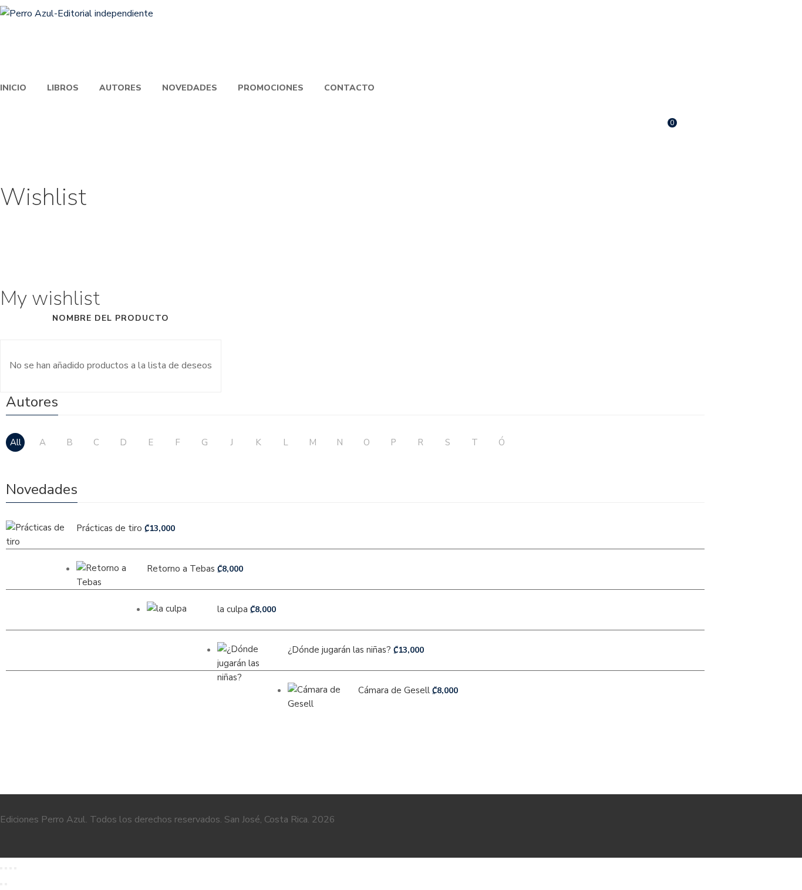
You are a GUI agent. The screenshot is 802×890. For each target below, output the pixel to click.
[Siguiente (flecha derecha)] (6, 884)
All (15, 442)
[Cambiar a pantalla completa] (6, 868)
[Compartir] (10, 868)
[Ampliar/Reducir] (1, 868)
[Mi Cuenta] (699, 128)
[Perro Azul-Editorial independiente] (76, 13)
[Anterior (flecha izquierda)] (1, 884)
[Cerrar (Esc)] (15, 868)
